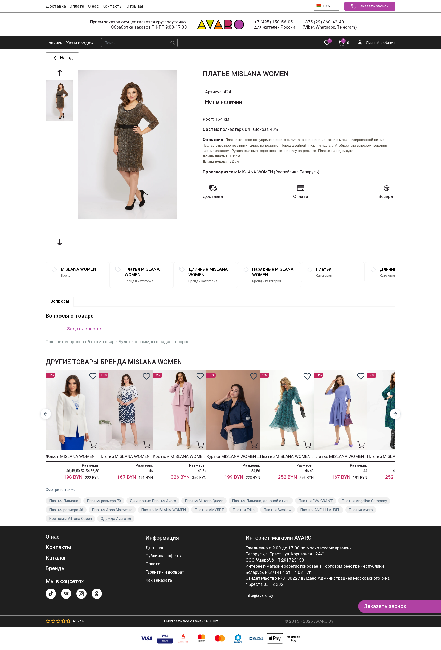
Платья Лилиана (63, 501)
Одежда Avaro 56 (116, 518)
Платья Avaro (361, 510)
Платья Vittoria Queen (204, 501)
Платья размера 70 (104, 501)
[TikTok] (51, 594)
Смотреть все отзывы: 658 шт (191, 621)
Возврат (386, 196)
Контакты (112, 6)
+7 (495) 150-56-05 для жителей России (274, 24)
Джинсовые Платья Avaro (153, 501)
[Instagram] (81, 594)
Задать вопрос (84, 329)
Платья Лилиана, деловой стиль (261, 501)
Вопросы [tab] (59, 301)
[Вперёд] (395, 414)
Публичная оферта (163, 556)
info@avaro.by (259, 595)
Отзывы (134, 6)
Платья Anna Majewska (112, 510)
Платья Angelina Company (364, 501)
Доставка (56, 6)
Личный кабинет (380, 43)
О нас (93, 6)
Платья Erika (243, 510)
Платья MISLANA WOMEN (163, 510)
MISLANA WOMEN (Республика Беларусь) (279, 171)
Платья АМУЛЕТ (209, 510)
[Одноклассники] (97, 594)
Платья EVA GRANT (315, 501)
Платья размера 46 (66, 510)
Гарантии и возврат (165, 572)
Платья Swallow (277, 510)
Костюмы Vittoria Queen (70, 518)
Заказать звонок (373, 6)
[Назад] (45, 414)
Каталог (56, 558)
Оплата (76, 6)
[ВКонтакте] (66, 594)
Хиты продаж (79, 42)
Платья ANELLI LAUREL (320, 510)
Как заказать (158, 580)
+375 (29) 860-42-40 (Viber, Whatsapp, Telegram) (330, 24)
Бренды (56, 568)
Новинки (54, 42)
